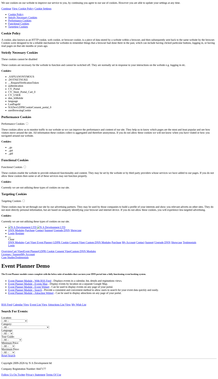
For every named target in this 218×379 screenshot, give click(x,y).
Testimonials (189, 242)
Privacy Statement (35, 374)
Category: (6, 324)
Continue (6, 8)
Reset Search (8, 355)
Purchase (30, 230)
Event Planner (44, 242)
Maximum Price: (10, 349)
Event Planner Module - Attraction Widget (30, 293)
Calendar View (21, 304)
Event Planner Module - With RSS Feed (29, 280)
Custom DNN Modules (98, 242)
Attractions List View (59, 304)
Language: (7, 330)
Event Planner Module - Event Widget (28, 286)
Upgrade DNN (62, 230)
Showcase (76, 230)
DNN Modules (16, 230)
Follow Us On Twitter (13, 374)
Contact (39, 230)
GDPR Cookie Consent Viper (68, 242)
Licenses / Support (11, 254)
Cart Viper (30, 242)
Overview (6, 251)
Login (11, 245)
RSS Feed (6, 304)
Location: (6, 317)
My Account (128, 242)
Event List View (38, 304)
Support (48, 230)
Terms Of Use (53, 374)
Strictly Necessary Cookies (22, 17)
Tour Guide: (7, 336)
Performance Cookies (19, 20)
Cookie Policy (16, 14)
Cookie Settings (42, 8)
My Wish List (79, 304)
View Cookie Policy (23, 8)
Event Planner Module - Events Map (28, 283)
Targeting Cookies (18, 26)
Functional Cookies (18, 23)
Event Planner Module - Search (25, 290)
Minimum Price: (10, 343)
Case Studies (8, 257)
